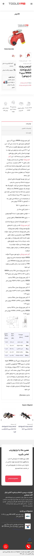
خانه (30, 61)
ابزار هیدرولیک (23, 61)
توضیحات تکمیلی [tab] (26, 128)
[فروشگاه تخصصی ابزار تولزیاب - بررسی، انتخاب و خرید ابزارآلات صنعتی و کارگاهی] (17, 3)
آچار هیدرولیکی (25, 254)
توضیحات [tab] (28, 124)
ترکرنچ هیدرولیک (23, 85)
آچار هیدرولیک (27, 63)
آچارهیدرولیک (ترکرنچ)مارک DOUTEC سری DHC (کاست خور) (9, 429)
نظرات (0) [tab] (28, 133)
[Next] (1, 424)
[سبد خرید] (3, 4)
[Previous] (33, 424)
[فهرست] (31, 3)
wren (30, 85)
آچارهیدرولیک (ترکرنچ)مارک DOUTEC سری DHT (25, 428)
